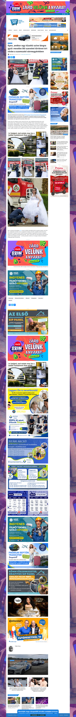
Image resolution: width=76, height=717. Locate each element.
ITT (53, 713)
